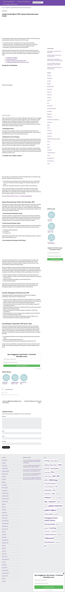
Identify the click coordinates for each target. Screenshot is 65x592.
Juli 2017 (3, 545)
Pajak (48, 127)
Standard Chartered (50, 534)
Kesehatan (49, 114)
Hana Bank (47, 493)
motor (46, 506)
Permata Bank (50, 524)
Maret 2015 (4, 564)
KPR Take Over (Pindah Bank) (23, 1)
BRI (58, 476)
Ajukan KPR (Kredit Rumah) (8, 1)
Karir (48, 103)
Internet (49, 100)
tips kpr (17, 394)
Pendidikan (49, 133)
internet (53, 497)
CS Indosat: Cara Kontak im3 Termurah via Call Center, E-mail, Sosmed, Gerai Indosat (32, 461)
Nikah (48, 125)
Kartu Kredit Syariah (51, 108)
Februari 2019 (5, 515)
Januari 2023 (4, 460)
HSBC (53, 494)
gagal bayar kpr (6, 394)
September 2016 (5, 559)
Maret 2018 (4, 537)
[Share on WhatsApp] (63, 158)
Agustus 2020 (5, 474)
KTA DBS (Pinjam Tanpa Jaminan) (10, 4)
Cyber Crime (49, 89)
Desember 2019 (5, 493)
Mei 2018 (4, 531)
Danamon (48, 490)
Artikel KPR (7, 7)
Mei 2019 (4, 507)
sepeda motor (47, 531)
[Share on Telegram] (63, 154)
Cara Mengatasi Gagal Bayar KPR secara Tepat (17, 62)
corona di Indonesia (49, 486)
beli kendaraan (48, 476)
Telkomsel (49, 538)
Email (3, 436)
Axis (60, 465)
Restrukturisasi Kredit (11, 59)
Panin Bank (49, 514)
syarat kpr (59, 534)
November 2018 (5, 523)
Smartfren (54, 531)
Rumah (48, 147)
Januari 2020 (4, 490)
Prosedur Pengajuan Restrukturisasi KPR (16, 60)
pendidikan (56, 514)
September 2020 (5, 471)
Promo (48, 141)
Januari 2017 (4, 556)
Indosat (48, 497)
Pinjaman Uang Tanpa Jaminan (53, 138)
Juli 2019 (3, 504)
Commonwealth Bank (50, 483)
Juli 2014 (3, 578)
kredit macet (12, 394)
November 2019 (5, 496)
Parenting (49, 130)
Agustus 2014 (5, 575)
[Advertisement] (21, 27)
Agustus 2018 (5, 529)
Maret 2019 (4, 512)
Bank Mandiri (55, 468)
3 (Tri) (47, 461)
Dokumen (49, 92)
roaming (52, 528)
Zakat (48, 163)
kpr (46, 501)
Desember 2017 (5, 540)
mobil (58, 502)
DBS (54, 490)
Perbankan (49, 136)
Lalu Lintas (49, 122)
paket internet (55, 506)
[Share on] (63, 160)
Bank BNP (47, 468)
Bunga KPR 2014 (50, 86)
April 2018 (4, 534)
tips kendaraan (50, 542)
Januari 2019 (4, 518)
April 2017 (4, 551)
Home (3, 7)
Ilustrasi (3, 115)
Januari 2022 (4, 465)
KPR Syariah (49, 116)
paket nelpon (50, 510)
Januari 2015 (4, 567)
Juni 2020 (4, 479)
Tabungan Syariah (51, 152)
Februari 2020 (5, 487)
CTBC (56, 486)
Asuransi (49, 81)
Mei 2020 (4, 482)
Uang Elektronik (50, 158)
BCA (52, 472)
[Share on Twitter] (63, 151)
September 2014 (5, 573)
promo (46, 528)
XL (46, 546)
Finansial (49, 97)
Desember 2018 (5, 520)
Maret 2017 (4, 553)
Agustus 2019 (5, 501)
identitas (58, 493)
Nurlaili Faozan (9, 389)
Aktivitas (49, 75)
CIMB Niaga (53, 480)
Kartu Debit (59, 497)
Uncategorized (50, 160)
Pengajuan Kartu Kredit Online (51, 519)
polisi (57, 524)
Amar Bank (54, 461)
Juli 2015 (3, 562)
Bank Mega (47, 472)
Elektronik (49, 94)
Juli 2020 (3, 476)
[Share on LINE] (63, 156)
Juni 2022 (4, 463)
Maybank (52, 502)
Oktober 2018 (5, 526)
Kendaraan (49, 111)
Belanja (48, 83)
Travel (48, 155)
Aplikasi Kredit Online (51, 465)
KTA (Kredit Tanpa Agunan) (53, 119)
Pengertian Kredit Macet (12, 57)
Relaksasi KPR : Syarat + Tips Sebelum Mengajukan (19, 196)
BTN (46, 480)
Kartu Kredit (49, 105)
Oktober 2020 (5, 468)
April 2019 (4, 509)
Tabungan (49, 149)
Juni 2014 (4, 581)
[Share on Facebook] (63, 149)
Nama (3, 431)
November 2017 (5, 542)
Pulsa (48, 144)
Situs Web (4, 441)
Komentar (4, 416)
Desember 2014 (5, 570)
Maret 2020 (4, 485)
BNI (54, 476)
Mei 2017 (4, 548)
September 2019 (5, 498)
